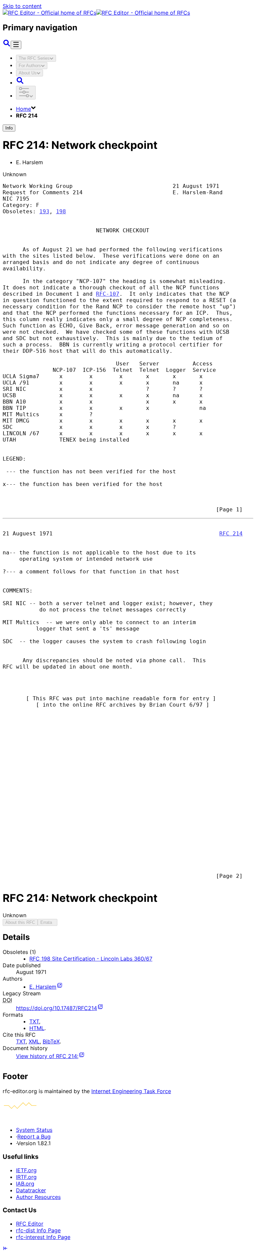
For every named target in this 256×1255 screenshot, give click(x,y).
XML (34, 1041)
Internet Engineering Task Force (131, 1091)
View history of (47, 1056)
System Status (34, 1129)
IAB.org (25, 1183)
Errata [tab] (47, 922)
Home (23, 108)
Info (9, 128)
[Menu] (16, 45)
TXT (34, 1021)
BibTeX (51, 1041)
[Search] (7, 45)
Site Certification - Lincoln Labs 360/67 (90, 958)
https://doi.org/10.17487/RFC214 (56, 1008)
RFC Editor (29, 1223)
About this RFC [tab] (20, 922)
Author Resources (38, 1197)
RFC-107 (107, 294)
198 (61, 211)
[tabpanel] (128, 995)
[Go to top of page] (5, 1249)
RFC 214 (231, 533)
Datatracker (31, 1190)
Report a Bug (34, 1136)
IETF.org (26, 1170)
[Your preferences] (26, 92)
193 (44, 211)
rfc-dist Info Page (38, 1230)
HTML (36, 1028)
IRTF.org (26, 1177)
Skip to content (22, 6)
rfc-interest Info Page (43, 1237)
